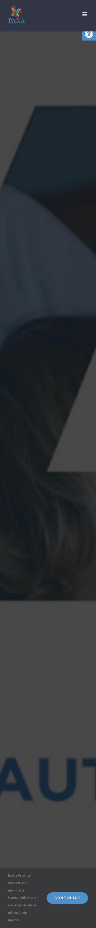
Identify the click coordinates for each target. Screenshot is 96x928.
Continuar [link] (67, 898)
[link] (89, 34)
